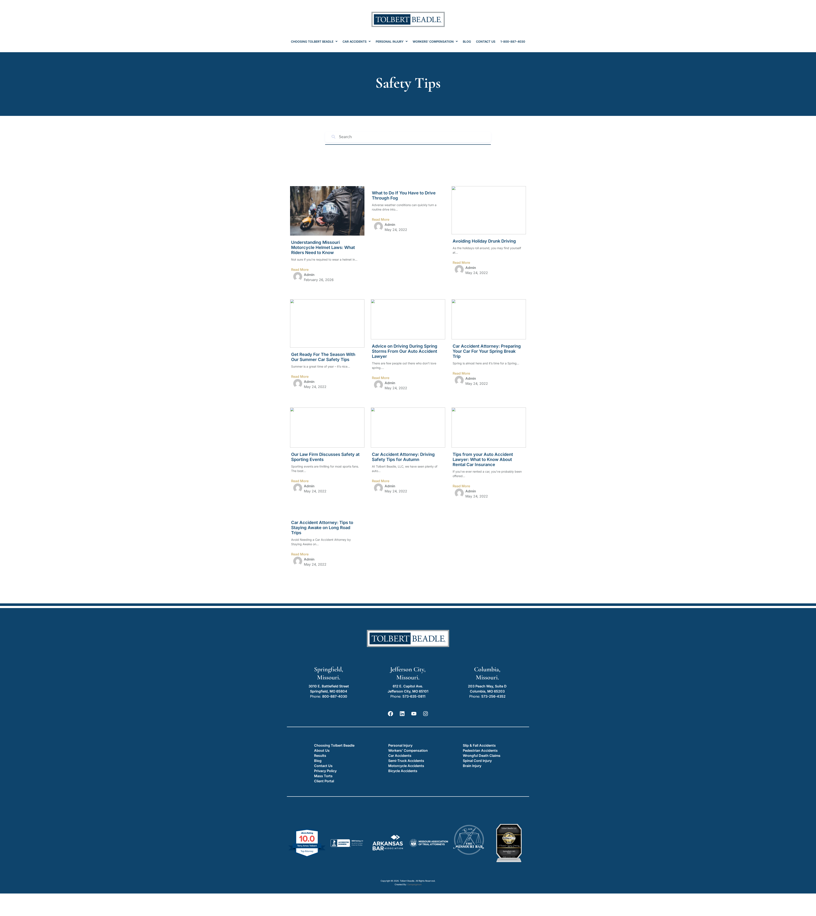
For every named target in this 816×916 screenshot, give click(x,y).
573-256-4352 (493, 696)
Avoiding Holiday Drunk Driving (484, 241)
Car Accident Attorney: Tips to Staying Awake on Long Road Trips (322, 527)
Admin (309, 275)
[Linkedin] (402, 713)
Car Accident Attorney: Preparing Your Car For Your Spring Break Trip (487, 351)
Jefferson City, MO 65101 (408, 691)
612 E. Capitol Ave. (408, 686)
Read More (300, 269)
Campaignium (414, 884)
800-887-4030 (334, 696)
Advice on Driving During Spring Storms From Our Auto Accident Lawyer (404, 351)
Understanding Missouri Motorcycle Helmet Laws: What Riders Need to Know (323, 247)
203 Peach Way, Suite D (487, 686)
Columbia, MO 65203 (487, 691)
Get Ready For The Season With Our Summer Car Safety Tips (323, 357)
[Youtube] (414, 713)
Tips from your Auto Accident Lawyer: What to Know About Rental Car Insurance (483, 459)
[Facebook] (390, 713)
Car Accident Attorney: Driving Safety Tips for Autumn (403, 457)
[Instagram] (425, 713)
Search (486, 137)
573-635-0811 (413, 696)
